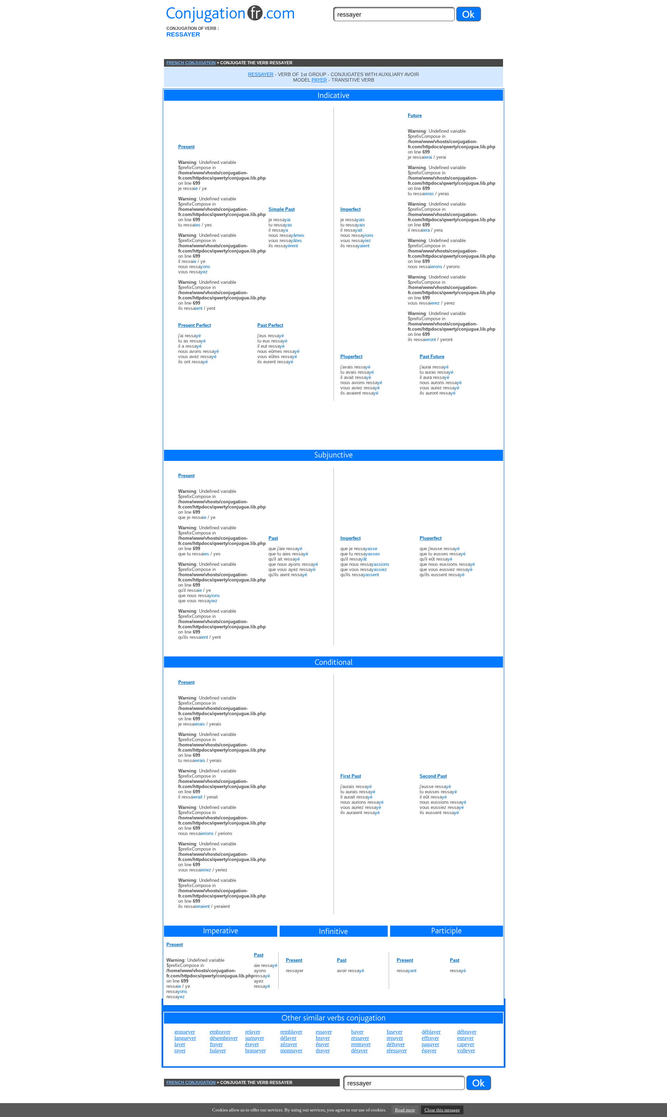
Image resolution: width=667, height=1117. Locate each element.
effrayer (430, 1038)
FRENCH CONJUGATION (191, 62)
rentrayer (361, 1044)
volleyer (466, 1050)
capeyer (465, 1044)
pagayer (430, 1044)
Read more (405, 1109)
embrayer (220, 1032)
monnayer (291, 1050)
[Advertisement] (372, 42)
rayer (180, 1050)
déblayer (431, 1032)
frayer (216, 1044)
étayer (322, 1044)
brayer (323, 1038)
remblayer (291, 1032)
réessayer (397, 1050)
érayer (252, 1044)
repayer (395, 1038)
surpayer (254, 1038)
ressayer (360, 1038)
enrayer (465, 1038)
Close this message (442, 1109)
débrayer (466, 1032)
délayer (288, 1038)
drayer (323, 1050)
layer (179, 1044)
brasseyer (255, 1050)
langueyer (185, 1038)
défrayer (396, 1044)
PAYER (319, 80)
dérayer (359, 1050)
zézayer (288, 1044)
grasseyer (184, 1032)
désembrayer (224, 1038)
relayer (252, 1032)
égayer (429, 1050)
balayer (218, 1050)
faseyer (394, 1032)
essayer (324, 1032)
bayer (357, 1032)
